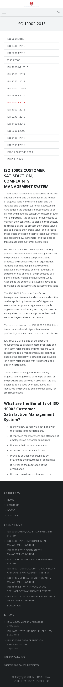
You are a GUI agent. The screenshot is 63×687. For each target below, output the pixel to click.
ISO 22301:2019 (16, 116)
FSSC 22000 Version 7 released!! (25, 621)
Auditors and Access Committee (22, 664)
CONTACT (12, 515)
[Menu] (4, 12)
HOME (10, 499)
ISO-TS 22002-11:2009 (20, 152)
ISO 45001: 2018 (16, 88)
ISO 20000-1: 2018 (17, 67)
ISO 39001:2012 (16, 137)
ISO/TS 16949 (15, 159)
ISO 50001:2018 (16, 109)
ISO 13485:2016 (16, 95)
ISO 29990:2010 (16, 145)
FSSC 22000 (13, 60)
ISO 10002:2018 (16, 102)
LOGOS (11, 510)
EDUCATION (14, 605)
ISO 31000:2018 (16, 123)
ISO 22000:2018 (16, 53)
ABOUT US (13, 505)
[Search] (59, 12)
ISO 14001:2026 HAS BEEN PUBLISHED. (29, 631)
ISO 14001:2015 (16, 45)
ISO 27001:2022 (16, 74)
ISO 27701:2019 (16, 81)
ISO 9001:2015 (15, 38)
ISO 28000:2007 (16, 130)
